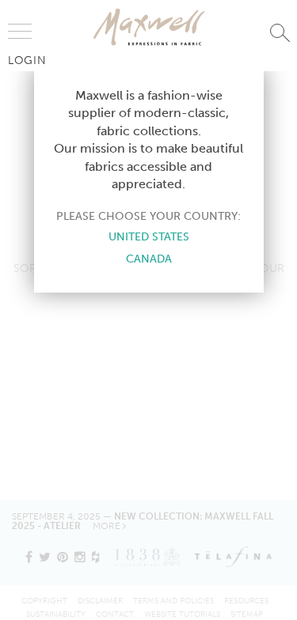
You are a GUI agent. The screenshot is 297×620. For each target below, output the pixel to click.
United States (149, 236)
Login (27, 60)
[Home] (148, 27)
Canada (149, 258)
